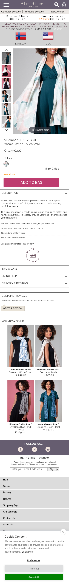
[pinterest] (34, 449)
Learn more (27, 551)
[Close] (58, 29)
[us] (48, 41)
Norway (21, 43)
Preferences (33, 560)
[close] (63, 532)
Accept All (33, 577)
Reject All (34, 569)
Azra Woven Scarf (20, 369)
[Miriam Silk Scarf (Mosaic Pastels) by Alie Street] (6, 58)
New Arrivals (57, 11)
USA (48, 43)
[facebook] (21, 449)
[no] (21, 41)
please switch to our (28, 29)
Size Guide (52, 168)
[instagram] (47, 449)
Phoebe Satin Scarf (48, 369)
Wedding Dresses (34, 11)
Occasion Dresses (11, 11)
